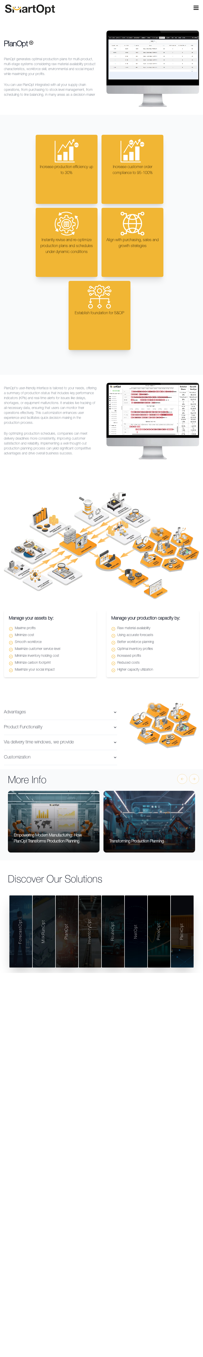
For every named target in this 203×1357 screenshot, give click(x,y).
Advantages (15, 712)
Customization (17, 757)
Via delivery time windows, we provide (39, 742)
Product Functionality (23, 727)
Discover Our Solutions (55, 880)
